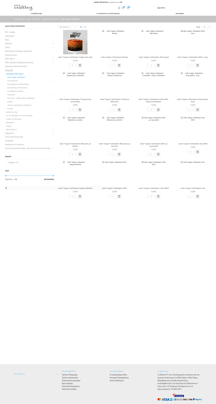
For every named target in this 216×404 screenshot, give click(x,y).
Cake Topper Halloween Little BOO (154, 188)
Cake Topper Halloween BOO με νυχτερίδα (154, 145)
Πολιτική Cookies (69, 389)
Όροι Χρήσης (67, 383)
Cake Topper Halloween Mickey (114, 57)
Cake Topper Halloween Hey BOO (193, 144)
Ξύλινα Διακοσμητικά (14, 137)
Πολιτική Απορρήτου (71, 386)
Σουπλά (10, 108)
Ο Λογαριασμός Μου (118, 374)
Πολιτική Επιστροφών (71, 380)
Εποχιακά (36, 19)
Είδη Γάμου (193, 377)
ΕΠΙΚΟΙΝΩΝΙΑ (180, 13)
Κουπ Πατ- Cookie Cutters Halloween (21, 98)
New (7, 40)
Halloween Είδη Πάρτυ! (50, 19)
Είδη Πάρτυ (10, 58)
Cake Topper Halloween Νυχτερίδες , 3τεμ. (193, 100)
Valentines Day (11, 112)
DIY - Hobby (10, 32)
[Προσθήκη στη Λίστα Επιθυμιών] (89, 34)
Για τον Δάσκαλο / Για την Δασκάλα (19, 115)
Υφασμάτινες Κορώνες (14, 144)
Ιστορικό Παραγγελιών (119, 377)
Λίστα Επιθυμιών (117, 380)
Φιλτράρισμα (49, 179)
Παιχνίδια (9, 140)
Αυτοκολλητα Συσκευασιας (17, 88)
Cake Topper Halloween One (193, 188)
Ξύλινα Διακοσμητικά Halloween (19, 105)
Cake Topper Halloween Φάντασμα (154, 57)
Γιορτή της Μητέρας (13, 119)
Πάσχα (8, 126)
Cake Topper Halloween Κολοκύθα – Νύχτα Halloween (153, 100)
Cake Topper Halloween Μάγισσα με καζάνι (75, 145)
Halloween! (9, 36)
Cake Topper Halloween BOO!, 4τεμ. (193, 57)
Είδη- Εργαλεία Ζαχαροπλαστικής (19, 62)
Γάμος (7, 47)
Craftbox (11, 162)
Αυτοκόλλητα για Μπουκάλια (18, 84)
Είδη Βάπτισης (164, 380)
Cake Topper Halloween (16, 77)
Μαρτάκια (10, 122)
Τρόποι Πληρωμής (70, 374)
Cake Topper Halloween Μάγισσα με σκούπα (114, 145)
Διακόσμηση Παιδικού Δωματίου (18, 51)
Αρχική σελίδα (19, 19)
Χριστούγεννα (11, 129)
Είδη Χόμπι (177, 380)
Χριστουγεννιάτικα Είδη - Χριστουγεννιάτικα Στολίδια (27, 148)
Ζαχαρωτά (9, 133)
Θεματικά (11, 95)
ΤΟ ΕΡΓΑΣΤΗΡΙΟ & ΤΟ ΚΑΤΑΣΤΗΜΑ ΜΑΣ (108, 13)
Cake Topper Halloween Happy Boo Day (75, 57)
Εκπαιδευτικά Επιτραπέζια (16, 66)
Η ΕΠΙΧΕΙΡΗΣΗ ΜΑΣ (36, 13)
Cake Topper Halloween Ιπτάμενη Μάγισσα (114, 100)
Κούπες (10, 102)
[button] (80, 65)
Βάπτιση (8, 43)
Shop (29, 19)
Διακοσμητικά (11, 55)
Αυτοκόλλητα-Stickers (15, 91)
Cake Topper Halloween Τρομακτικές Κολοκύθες (75, 100)
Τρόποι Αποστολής (70, 377)
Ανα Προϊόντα (12, 81)
